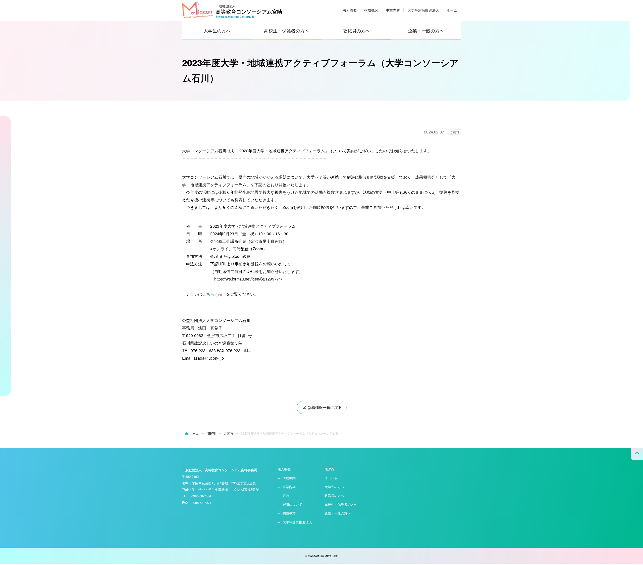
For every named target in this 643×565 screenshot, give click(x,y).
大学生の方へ (217, 31)
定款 (286, 496)
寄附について (292, 505)
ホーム (452, 10)
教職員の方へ (356, 31)
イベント (331, 478)
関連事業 (289, 513)
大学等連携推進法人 (423, 10)
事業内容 (393, 10)
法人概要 (350, 10)
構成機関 (371, 10)
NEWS (329, 469)
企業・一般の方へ (426, 31)
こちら (208, 295)
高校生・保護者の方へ (286, 31)
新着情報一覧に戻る (325, 408)
